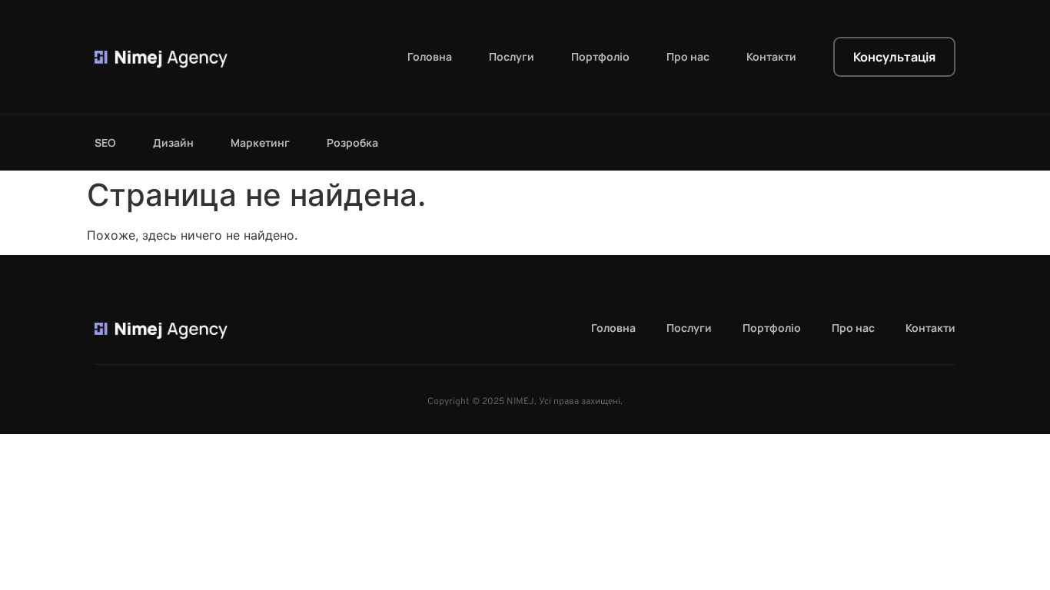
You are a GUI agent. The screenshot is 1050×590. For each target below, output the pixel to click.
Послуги (511, 57)
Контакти (771, 57)
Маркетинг (260, 143)
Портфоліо (600, 57)
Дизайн (173, 143)
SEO (105, 143)
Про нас (687, 57)
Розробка (352, 143)
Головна (429, 57)
